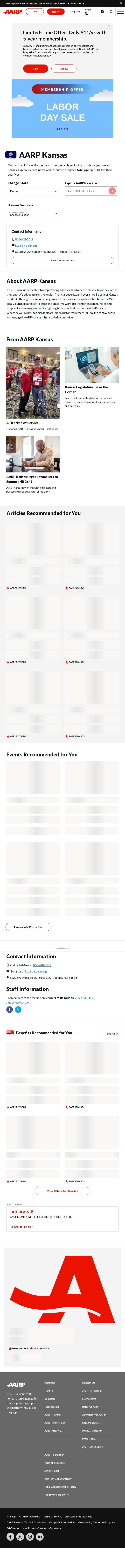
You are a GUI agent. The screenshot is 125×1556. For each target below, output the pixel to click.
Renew (64, 68)
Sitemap (11, 1516)
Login (88, 9)
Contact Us (88, 1382)
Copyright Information (62, 1522)
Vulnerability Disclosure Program (96, 1522)
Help (102, 11)
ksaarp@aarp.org (26, 245)
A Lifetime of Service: (23, 423)
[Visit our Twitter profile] (18, 1009)
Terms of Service (52, 1516)
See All (111, 1033)
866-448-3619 (24, 239)
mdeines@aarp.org (19, 1002)
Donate (48, 1390)
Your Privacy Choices (34, 1528)
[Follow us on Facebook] (9, 1009)
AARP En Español (92, 1390)
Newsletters (89, 1398)
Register (75, 11)
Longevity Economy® (56, 1494)
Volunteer (49, 1398)
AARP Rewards (53, 1414)
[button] (111, 11)
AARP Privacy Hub (29, 1516)
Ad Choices (13, 1528)
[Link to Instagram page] (30, 1537)
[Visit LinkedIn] (40, 1537)
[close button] (109, 27)
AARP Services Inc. (92, 1446)
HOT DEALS (19, 1212)
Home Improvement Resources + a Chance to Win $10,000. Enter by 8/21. (43, 3)
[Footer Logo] (23, 1384)
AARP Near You (53, 1430)
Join (35, 68)
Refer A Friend (90, 1406)
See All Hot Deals (20, 1226)
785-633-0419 (84, 998)
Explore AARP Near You (81, 183)
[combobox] (91, 190)
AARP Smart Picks (54, 1422)
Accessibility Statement (78, 1516)
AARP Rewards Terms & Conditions (26, 1522)
